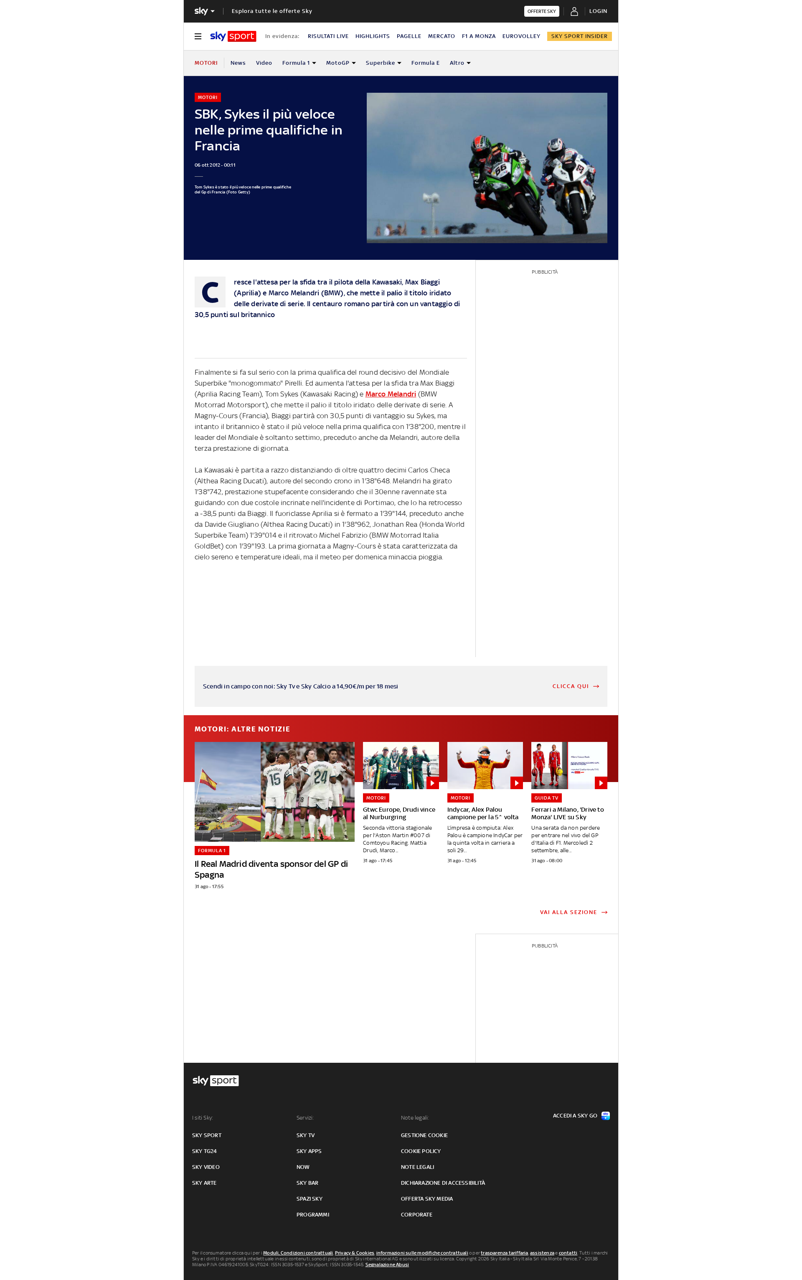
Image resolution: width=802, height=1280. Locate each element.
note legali (417, 1167)
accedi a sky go (575, 1115)
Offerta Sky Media (427, 1199)
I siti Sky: (202, 1118)
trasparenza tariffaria (504, 1253)
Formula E (425, 63)
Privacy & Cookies (354, 1253)
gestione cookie (424, 1135)
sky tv (306, 1135)
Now (303, 1167)
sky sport (206, 1135)
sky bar (307, 1183)
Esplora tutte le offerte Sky (272, 11)
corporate (416, 1214)
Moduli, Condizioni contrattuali (298, 1253)
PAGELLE (409, 36)
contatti (568, 1253)
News (238, 63)
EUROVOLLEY (522, 36)
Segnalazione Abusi (387, 1264)
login (598, 11)
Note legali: (415, 1118)
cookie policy (421, 1151)
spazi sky (309, 1199)
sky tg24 (204, 1151)
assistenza (542, 1253)
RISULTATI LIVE (328, 36)
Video (264, 63)
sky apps (309, 1151)
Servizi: (305, 1118)
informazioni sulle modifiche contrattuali (422, 1253)
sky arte (204, 1183)
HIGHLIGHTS (372, 36)
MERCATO (441, 36)
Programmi (313, 1214)
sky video (206, 1167)
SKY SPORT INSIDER (579, 36)
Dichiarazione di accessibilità (443, 1183)
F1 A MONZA (479, 36)
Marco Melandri (390, 394)
